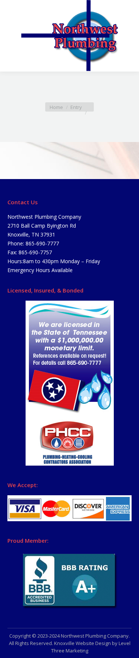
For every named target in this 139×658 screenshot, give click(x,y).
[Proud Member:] (69, 580)
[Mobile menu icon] (11, 36)
